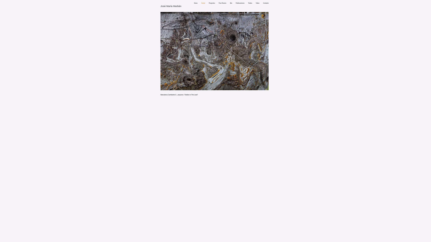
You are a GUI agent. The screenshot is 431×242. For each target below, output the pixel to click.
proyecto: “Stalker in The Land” (188, 95)
